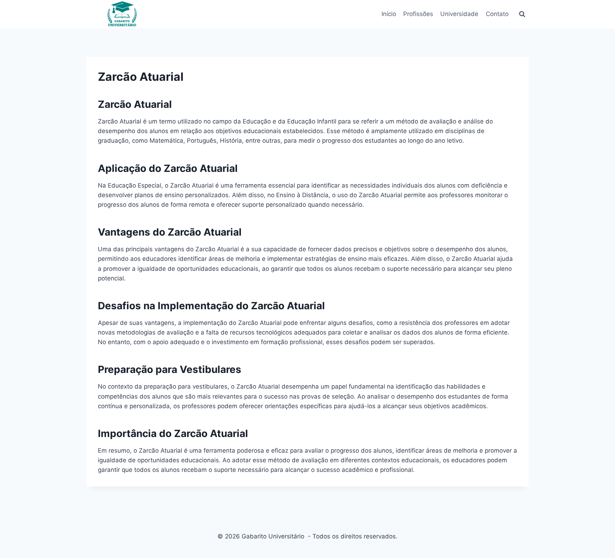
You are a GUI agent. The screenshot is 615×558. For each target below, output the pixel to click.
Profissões (418, 13)
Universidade (459, 13)
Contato (497, 13)
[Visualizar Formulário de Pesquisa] (522, 14)
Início (389, 13)
